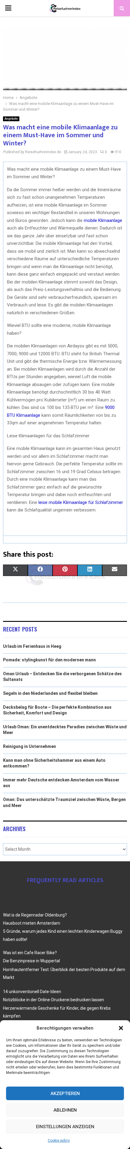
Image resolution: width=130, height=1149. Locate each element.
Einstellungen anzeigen (65, 1126)
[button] (121, 1028)
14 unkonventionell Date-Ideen (32, 991)
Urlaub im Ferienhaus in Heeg (32, 646)
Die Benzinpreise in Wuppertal (31, 960)
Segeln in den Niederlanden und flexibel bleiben (50, 693)
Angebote (11, 118)
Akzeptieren (65, 1093)
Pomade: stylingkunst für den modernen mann (49, 659)
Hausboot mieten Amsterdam (31, 923)
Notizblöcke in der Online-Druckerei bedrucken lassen (53, 999)
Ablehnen (65, 1110)
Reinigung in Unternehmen (29, 746)
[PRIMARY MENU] (8, 8)
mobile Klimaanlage (103, 220)
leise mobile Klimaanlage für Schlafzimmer (80, 502)
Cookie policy (59, 1140)
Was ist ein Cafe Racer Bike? (30, 952)
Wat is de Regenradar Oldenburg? (35, 915)
